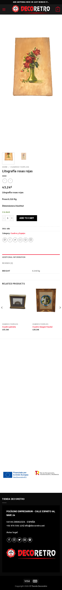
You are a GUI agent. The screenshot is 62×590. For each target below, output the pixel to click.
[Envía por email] (20, 239)
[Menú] (4, 9)
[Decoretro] (31, 9)
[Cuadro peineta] (16, 305)
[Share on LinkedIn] (30, 239)
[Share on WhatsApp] (4, 239)
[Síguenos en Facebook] (9, 539)
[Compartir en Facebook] (10, 239)
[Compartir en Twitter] (15, 239)
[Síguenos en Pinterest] (30, 539)
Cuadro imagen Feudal (42, 327)
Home (4, 167)
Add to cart (26, 218)
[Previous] (7, 85)
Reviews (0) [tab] (7, 263)
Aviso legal (12, 532)
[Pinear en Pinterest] (25, 239)
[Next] (55, 85)
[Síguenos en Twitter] (19, 539)
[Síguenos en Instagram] (14, 539)
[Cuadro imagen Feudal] (46, 305)
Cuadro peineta (9, 327)
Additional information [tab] (14, 257)
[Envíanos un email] (24, 539)
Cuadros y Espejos (19, 167)
